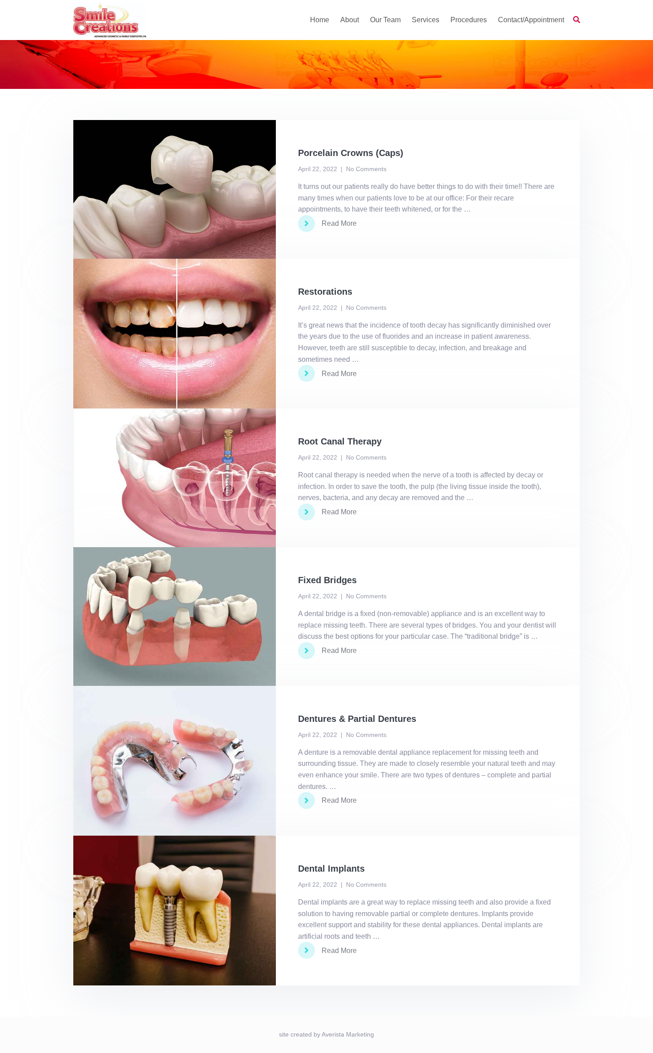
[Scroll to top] (634, 1034)
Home (319, 20)
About (349, 20)
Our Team (385, 20)
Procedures (468, 20)
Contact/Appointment (531, 20)
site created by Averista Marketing (326, 1034)
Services (425, 20)
